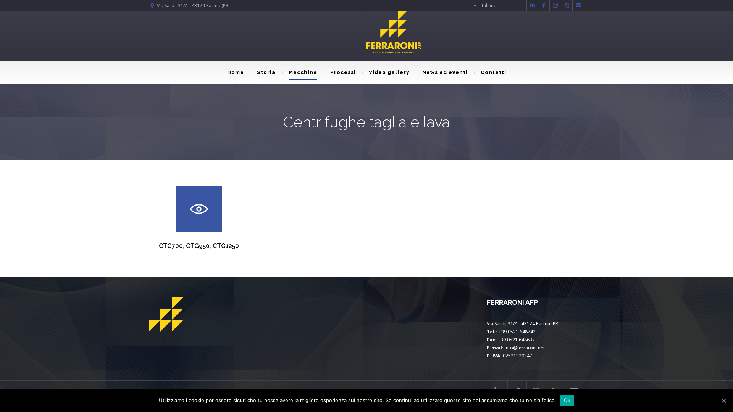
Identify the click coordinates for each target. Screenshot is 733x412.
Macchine (303, 72)
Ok (567, 400)
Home (235, 72)
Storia (266, 72)
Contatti (493, 72)
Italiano (489, 5)
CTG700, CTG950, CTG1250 (199, 245)
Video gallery (389, 72)
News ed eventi (445, 72)
